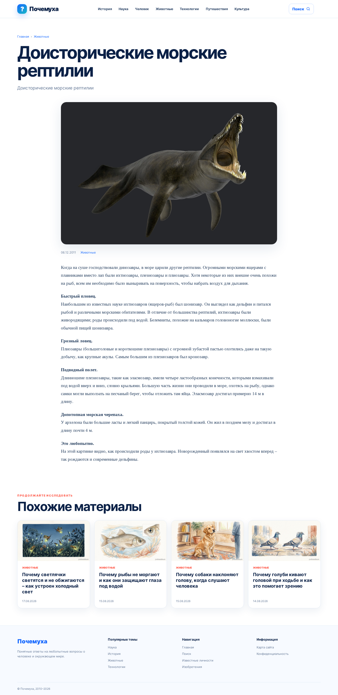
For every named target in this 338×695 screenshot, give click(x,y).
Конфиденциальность (273, 654)
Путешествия (217, 9)
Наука (123, 9)
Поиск (186, 654)
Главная (23, 36)
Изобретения (192, 667)
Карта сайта (265, 647)
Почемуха (32, 641)
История (105, 9)
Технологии (189, 9)
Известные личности (197, 660)
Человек (142, 9)
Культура (242, 9)
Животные (164, 9)
